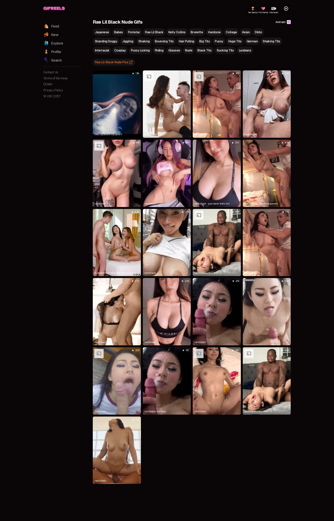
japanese (102, 32)
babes (118, 32)
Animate (280, 22)
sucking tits (225, 50)
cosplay (120, 50)
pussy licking (140, 50)
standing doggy (106, 41)
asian (246, 32)
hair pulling (186, 41)
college (231, 32)
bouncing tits (164, 41)
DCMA (47, 84)
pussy (219, 41)
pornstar (134, 32)
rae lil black (154, 32)
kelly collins (177, 32)
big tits (204, 41)
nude (188, 50)
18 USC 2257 (52, 96)
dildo (258, 32)
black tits (204, 50)
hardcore (214, 32)
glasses (174, 50)
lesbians (245, 50)
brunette (197, 32)
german (252, 41)
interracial (102, 50)
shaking (144, 41)
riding (159, 50)
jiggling (127, 41)
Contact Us (50, 72)
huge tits (235, 41)
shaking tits (271, 41)
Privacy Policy (53, 90)
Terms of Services (55, 78)
